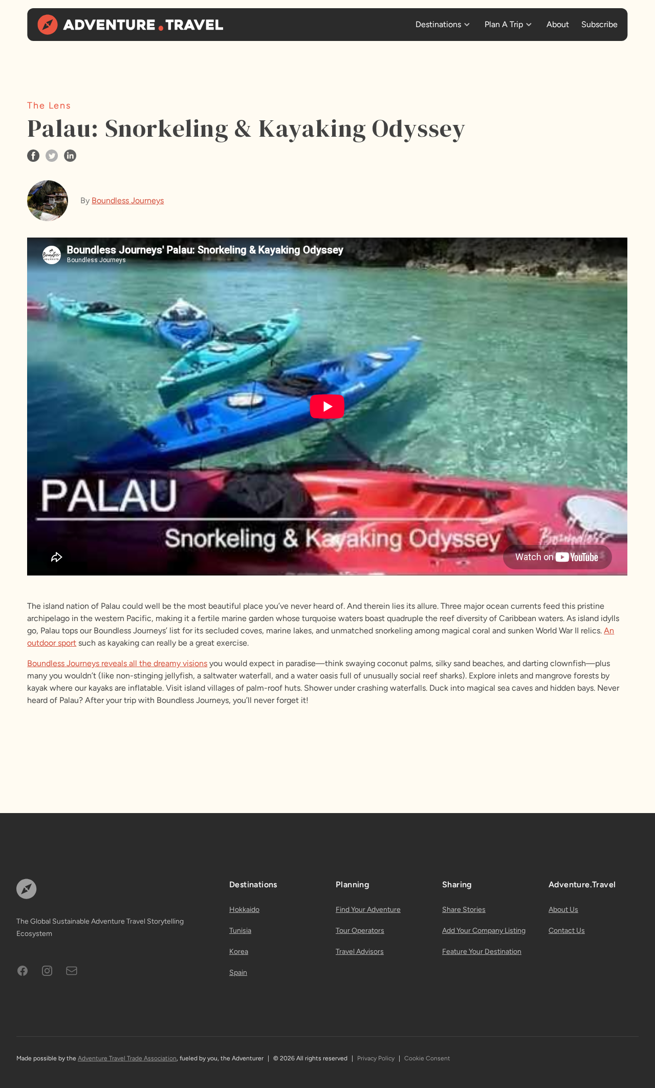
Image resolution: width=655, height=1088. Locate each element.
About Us (563, 909)
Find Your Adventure (368, 909)
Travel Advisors (360, 951)
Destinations (438, 24)
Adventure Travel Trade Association (127, 1058)
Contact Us (567, 930)
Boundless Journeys (128, 200)
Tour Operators (360, 930)
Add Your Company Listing (484, 930)
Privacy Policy (376, 1058)
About (558, 24)
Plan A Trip (504, 24)
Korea (238, 951)
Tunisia (240, 930)
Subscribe (599, 24)
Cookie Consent (427, 1058)
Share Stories (464, 909)
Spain (238, 972)
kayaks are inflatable (125, 688)
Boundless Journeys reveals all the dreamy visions (117, 663)
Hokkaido (244, 909)
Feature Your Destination (481, 951)
